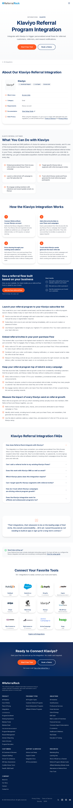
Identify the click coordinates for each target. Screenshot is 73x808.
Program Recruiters (7, 744)
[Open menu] (69, 3)
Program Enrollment (8, 715)
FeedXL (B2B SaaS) (8, 768)
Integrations (32, 17)
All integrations (8, 62)
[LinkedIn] (62, 800)
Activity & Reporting (8, 738)
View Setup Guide (27, 111)
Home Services (54, 709)
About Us (4, 779)
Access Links (26, 95)
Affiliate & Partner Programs (34, 709)
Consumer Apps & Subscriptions (59, 725)
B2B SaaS (53, 715)
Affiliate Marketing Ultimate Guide (59, 765)
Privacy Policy (63, 118)
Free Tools (53, 771)
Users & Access (6, 741)
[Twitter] (58, 800)
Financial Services (55, 722)
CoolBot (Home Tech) (8, 765)
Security (39, 801)
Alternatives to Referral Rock (58, 768)
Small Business (54, 703)
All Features (5, 699)
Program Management (8, 731)
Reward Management (8, 734)
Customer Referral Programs (34, 703)
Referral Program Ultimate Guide (59, 762)
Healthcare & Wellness (56, 731)
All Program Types (31, 699)
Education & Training (56, 738)
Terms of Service (50, 118)
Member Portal (6, 722)
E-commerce (53, 728)
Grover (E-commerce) (8, 759)
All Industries (53, 699)
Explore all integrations (36, 634)
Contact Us (5, 789)
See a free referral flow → (42, 668)
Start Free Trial (27, 47)
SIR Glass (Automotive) (8, 762)
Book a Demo (46, 47)
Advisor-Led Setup (31, 752)
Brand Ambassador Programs (34, 706)
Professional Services (56, 706)
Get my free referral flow (13, 290)
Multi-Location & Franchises (58, 719)
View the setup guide (53, 554)
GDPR (45, 801)
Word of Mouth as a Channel (58, 759)
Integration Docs (31, 759)
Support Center (30, 755)
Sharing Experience (8, 719)
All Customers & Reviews (9, 752)
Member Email (6, 725)
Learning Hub (54, 755)
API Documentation (31, 762)
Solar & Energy (54, 712)
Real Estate (53, 734)
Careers (4, 786)
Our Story (5, 783)
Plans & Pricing (6, 706)
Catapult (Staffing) (7, 755)
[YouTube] (70, 800)
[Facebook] (66, 800)
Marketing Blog (54, 752)
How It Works (6, 703)
